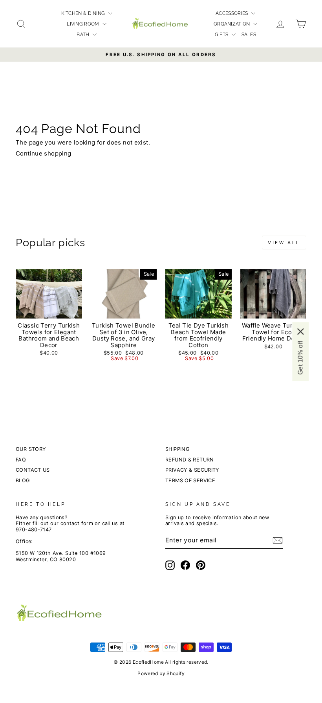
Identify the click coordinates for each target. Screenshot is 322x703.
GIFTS (222, 34)
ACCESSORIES (232, 13)
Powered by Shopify (161, 673)
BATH (84, 34)
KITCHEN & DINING (83, 13)
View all (284, 242)
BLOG (23, 480)
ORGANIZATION (232, 24)
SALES (249, 34)
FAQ (21, 460)
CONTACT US (33, 470)
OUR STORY (31, 449)
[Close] (300, 331)
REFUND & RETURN (189, 460)
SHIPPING (177, 449)
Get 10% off (300, 358)
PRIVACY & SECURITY (192, 470)
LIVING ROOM (84, 24)
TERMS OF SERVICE (190, 480)
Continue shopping (43, 153)
